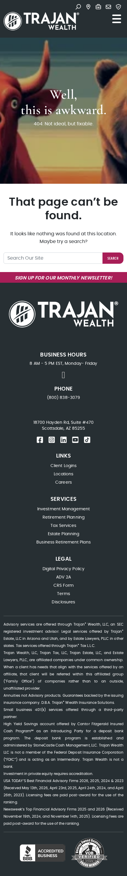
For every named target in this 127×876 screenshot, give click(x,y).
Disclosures (63, 602)
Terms (63, 594)
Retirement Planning (63, 517)
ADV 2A (63, 577)
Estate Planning (63, 534)
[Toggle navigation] (116, 19)
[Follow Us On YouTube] (75, 439)
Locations (64, 474)
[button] (79, 7)
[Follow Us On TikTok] (87, 439)
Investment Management (63, 509)
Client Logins (63, 466)
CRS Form (63, 586)
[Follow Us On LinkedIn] (63, 439)
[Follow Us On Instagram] (51, 439)
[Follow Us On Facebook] (39, 439)
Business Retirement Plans (63, 542)
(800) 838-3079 (63, 398)
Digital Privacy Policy (63, 569)
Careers (63, 482)
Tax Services (63, 526)
